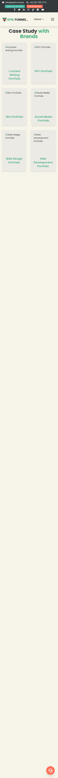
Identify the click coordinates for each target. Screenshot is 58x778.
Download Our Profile (14, 6)
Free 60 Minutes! (34, 6)
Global (37, 19)
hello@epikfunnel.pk (14, 2)
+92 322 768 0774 (38, 2)
